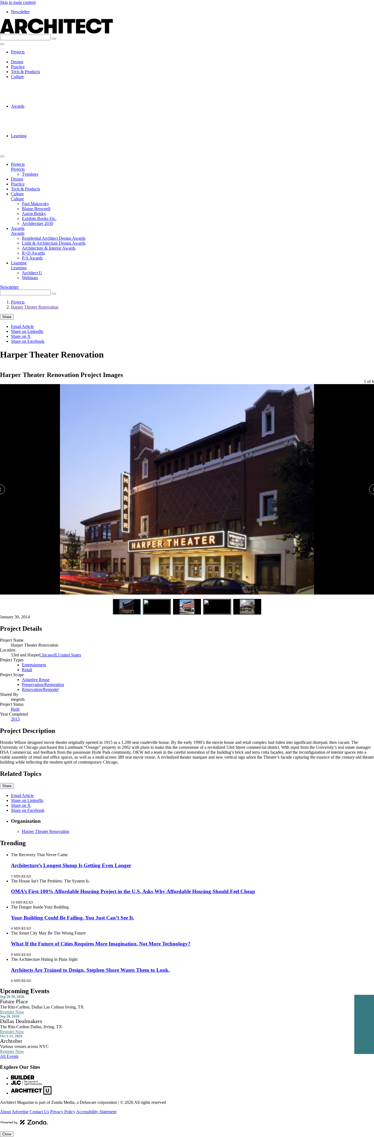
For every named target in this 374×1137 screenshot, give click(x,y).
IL (56, 655)
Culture (17, 76)
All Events (9, 1056)
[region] (187, 490)
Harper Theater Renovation (34, 307)
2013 (15, 719)
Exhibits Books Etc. (39, 96)
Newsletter (20, 11)
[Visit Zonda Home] (24, 1124)
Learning (19, 135)
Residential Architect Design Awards (53, 111)
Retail (27, 669)
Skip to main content (18, 2)
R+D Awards (33, 126)
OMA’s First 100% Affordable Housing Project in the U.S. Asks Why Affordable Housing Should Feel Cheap (133, 891)
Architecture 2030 (37, 101)
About (5, 1111)
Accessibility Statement (96, 1111)
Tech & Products (25, 71)
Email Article (22, 326)
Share (6, 317)
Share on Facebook (27, 341)
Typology (30, 57)
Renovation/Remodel (40, 689)
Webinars (30, 145)
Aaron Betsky (34, 91)
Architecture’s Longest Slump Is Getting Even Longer (71, 865)
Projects (18, 52)
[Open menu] (2, 44)
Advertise (20, 1111)
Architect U (32, 140)
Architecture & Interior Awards (49, 121)
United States (69, 655)
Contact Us (39, 1111)
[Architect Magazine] (56, 32)
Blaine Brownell (36, 86)
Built (15, 709)
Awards (17, 106)
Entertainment (34, 664)
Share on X (21, 336)
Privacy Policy (62, 1111)
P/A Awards (32, 130)
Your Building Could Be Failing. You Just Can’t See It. (72, 918)
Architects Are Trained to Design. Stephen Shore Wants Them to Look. (90, 970)
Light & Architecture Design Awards (53, 116)
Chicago (46, 655)
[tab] (127, 607)
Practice (18, 66)
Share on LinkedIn (27, 331)
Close (6, 1134)
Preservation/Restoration (43, 684)
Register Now (12, 1012)
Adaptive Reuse (36, 679)
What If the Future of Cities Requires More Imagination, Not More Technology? (101, 944)
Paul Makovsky (35, 81)
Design (17, 61)
